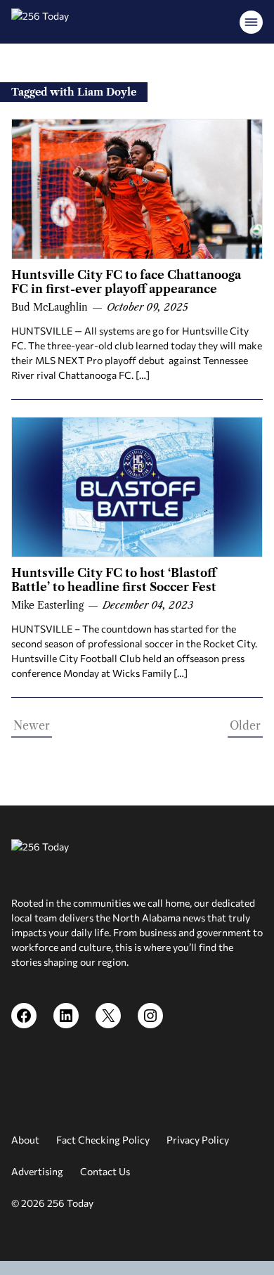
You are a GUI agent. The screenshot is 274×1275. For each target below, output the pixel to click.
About (25, 1140)
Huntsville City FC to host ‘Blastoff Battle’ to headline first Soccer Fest (113, 580)
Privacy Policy (198, 1140)
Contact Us (105, 1171)
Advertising (37, 1171)
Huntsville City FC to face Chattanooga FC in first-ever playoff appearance (126, 282)
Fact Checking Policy (103, 1140)
